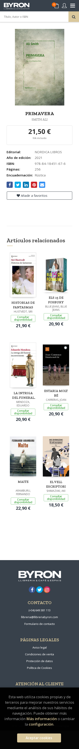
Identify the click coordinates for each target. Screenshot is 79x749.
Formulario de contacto (39, 624)
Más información (41, 718)
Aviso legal (39, 647)
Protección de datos (39, 661)
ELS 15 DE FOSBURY (56, 300)
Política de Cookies (39, 668)
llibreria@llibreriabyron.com (39, 617)
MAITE (23, 482)
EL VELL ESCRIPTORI (56, 484)
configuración (41, 724)
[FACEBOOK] (32, 589)
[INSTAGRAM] (47, 589)
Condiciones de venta (39, 654)
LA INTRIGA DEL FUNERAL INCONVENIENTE (23, 395)
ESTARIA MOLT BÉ (56, 393)
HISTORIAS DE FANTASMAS (23, 305)
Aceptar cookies (39, 738)
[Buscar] (73, 16)
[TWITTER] (39, 589)
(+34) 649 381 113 (39, 610)
